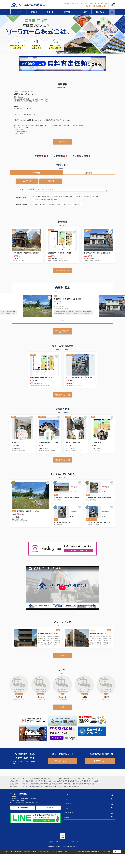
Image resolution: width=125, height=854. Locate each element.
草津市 (64, 204)
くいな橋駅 (54, 196)
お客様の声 (67, 804)
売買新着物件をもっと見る (62, 270)
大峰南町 (37, 781)
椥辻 (54, 786)
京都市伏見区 (37, 204)
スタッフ (66, 799)
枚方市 (45, 204)
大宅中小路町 (52, 781)
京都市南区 (51, 204)
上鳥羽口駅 (95, 196)
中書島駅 (49, 199)
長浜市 (59, 204)
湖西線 (92, 784)
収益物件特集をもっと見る (62, 395)
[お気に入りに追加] (39, 232)
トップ (18, 12)
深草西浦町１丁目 (28, 781)
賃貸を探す (35, 12)
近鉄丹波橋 (75, 786)
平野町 (86, 781)
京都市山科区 (36, 778)
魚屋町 (72, 781)
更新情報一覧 (62, 142)
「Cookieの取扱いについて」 (93, 851)
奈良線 (39, 784)
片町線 (73, 784)
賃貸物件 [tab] (88, 173)
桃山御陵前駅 (45, 196)
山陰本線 (86, 784)
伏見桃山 (25, 786)
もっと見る (62, 655)
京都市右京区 (67, 778)
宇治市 (70, 204)
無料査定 (67, 12)
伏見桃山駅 (36, 196)
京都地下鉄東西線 (57, 784)
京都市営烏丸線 (46, 784)
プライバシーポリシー (62, 842)
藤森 (38, 786)
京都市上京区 (77, 204)
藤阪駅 (72, 196)
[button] (60, 320)
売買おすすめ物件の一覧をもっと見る (62, 331)
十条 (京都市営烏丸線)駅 (83, 196)
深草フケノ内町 (93, 781)
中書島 (69, 786)
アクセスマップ (68, 812)
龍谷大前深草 (48, 786)
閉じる (117, 851)
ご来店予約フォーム (100, 761)
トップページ (68, 795)
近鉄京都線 (32, 784)
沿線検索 (50, 181)
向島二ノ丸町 (79, 781)
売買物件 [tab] (36, 173)
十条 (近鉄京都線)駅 (39, 199)
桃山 (42, 786)
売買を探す (51, 12)
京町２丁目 (60, 781)
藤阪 (65, 786)
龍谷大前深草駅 (63, 196)
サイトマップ (74, 842)
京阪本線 (26, 784)
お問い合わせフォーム (62, 761)
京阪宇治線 (79, 784)
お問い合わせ (100, 12)
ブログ (66, 808)
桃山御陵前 (32, 786)
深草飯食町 (44, 781)
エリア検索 (27, 181)
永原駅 (55, 199)
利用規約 (51, 842)
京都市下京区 (90, 778)
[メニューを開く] (112, 12)
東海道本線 (67, 784)
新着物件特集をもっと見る (62, 460)
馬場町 (67, 781)
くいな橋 (59, 786)
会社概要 (83, 12)
